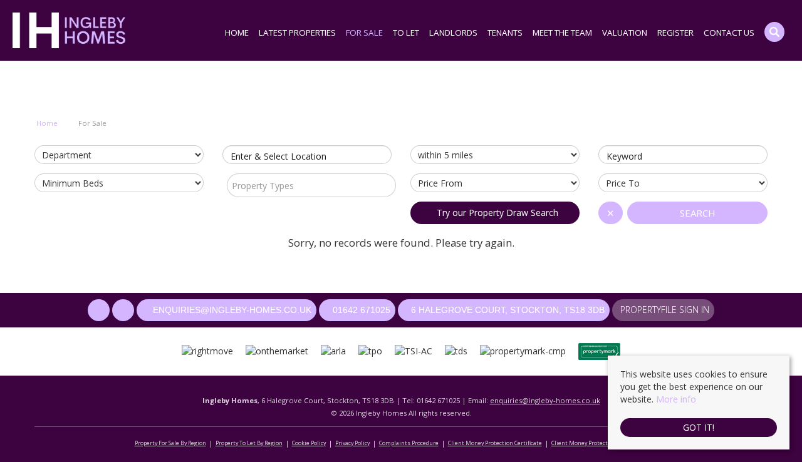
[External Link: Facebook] (100, 310)
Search (698, 213)
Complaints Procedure (409, 443)
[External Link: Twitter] (124, 310)
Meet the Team (562, 32)
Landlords (453, 32)
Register (675, 32)
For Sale (364, 32)
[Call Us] (325, 310)
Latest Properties (297, 32)
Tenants (505, 32)
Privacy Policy (352, 443)
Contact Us (729, 32)
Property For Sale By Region (170, 443)
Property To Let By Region (249, 443)
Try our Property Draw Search (495, 212)
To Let (406, 32)
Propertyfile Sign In (664, 310)
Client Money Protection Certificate (495, 443)
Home (237, 32)
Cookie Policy (309, 443)
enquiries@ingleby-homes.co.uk (545, 400)
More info (676, 399)
